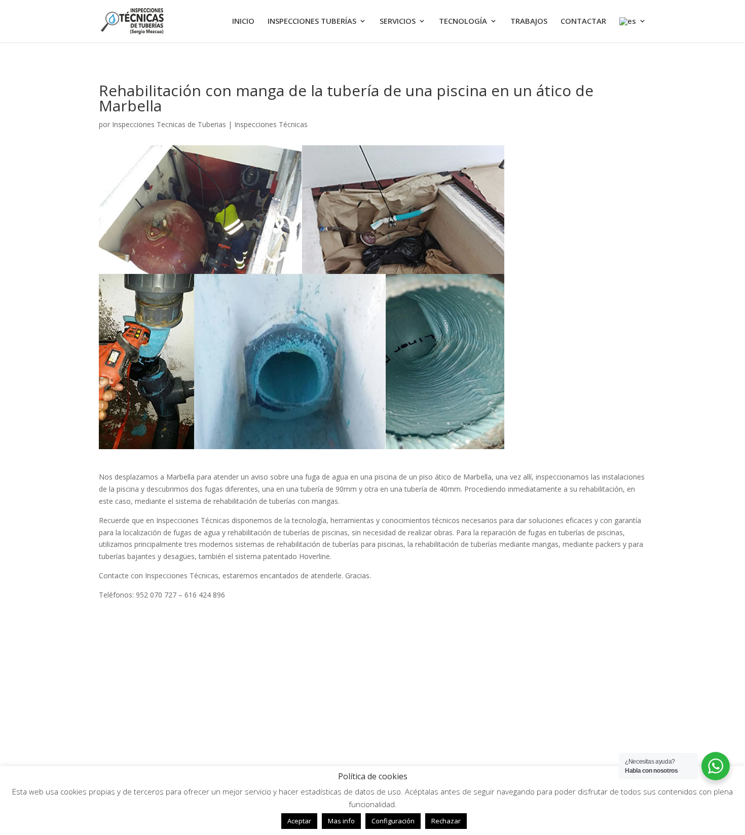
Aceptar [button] (299, 820)
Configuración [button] (393, 820)
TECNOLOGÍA (463, 21)
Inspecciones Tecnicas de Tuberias (169, 124)
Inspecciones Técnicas (271, 124)
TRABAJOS (528, 21)
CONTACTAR (583, 21)
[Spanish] (632, 30)
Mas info (341, 820)
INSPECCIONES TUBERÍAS (312, 21)
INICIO (243, 21)
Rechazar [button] (446, 820)
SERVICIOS (398, 21)
